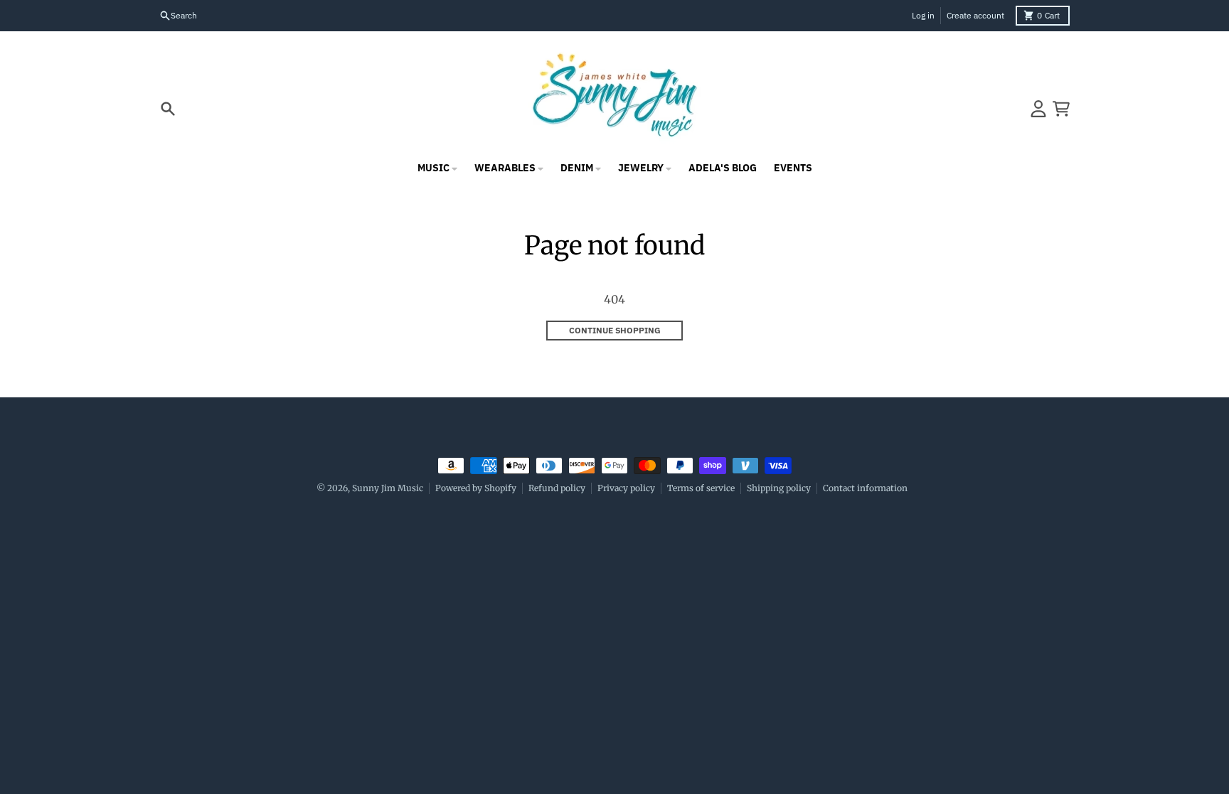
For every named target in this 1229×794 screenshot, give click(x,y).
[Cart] (1061, 108)
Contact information (865, 488)
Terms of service (701, 488)
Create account (975, 15)
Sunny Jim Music (387, 488)
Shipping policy (779, 488)
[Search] (167, 108)
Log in (923, 15)
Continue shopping (615, 330)
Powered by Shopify (475, 488)
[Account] (1038, 108)
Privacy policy (626, 488)
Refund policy (556, 488)
